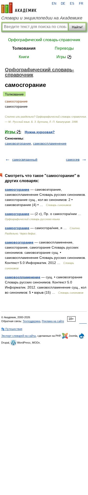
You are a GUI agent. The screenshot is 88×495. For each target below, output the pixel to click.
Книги (24, 57)
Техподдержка (31, 321)
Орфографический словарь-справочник (44, 40)
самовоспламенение (49, 143)
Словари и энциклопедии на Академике (41, 18)
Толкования (23, 48)
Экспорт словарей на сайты (18, 335)
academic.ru (18, 7)
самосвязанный (24, 159)
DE (63, 3)
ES (72, 3)
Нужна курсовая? (40, 132)
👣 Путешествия (11, 328)
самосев (72, 159)
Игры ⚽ (64, 57)
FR (81, 3)
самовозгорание (18, 143)
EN (54, 3)
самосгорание (17, 189)
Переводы (64, 48)
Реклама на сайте (53, 321)
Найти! (77, 27)
